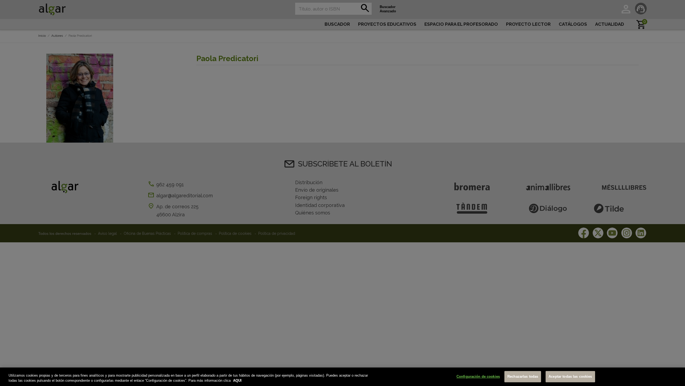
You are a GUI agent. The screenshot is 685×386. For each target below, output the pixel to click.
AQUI (237, 380)
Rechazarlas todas (522, 377)
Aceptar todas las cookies (570, 377)
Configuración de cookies (478, 377)
